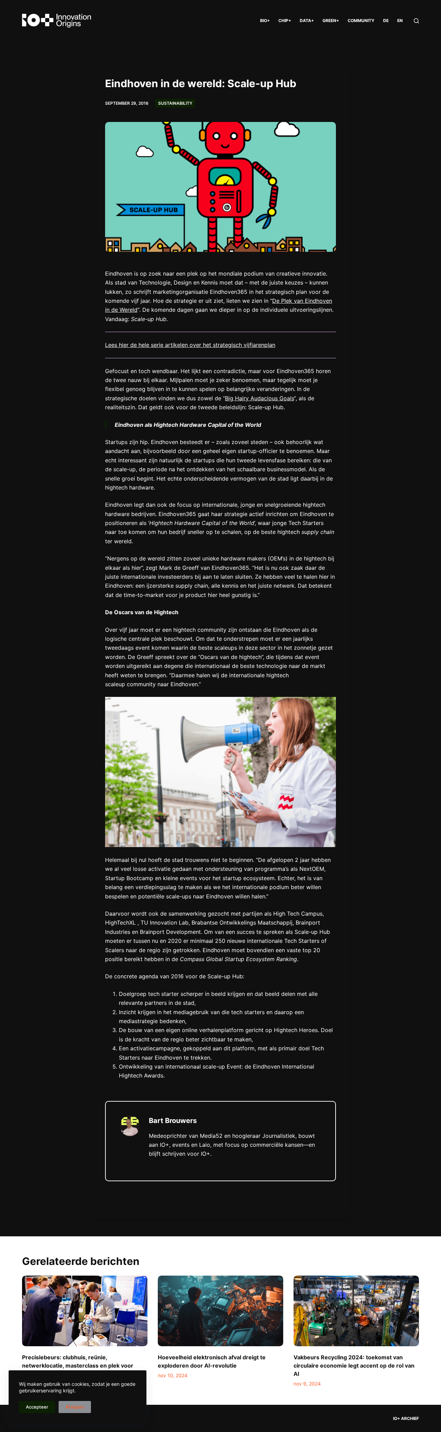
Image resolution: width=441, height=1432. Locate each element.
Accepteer (37, 1407)
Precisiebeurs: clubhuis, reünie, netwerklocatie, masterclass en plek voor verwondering (77, 1365)
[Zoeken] (416, 20)
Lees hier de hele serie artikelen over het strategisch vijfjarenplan (190, 344)
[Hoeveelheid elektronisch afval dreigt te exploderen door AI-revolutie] (220, 1311)
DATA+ (307, 20)
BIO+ (265, 20)
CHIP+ (284, 20)
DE (386, 20)
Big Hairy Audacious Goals (259, 398)
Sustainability (175, 103)
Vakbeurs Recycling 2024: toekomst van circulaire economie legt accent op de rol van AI (354, 1365)
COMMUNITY (361, 20)
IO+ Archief (406, 1418)
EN (400, 20)
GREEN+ (330, 20)
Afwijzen (74, 1407)
